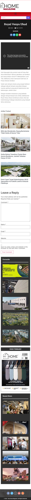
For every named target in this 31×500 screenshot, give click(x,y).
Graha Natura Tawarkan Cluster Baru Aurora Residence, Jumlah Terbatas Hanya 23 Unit (13, 156)
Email (3, 231)
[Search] (28, 17)
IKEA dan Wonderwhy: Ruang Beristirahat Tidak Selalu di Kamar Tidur (15, 132)
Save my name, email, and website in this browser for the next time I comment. (14, 247)
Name (3, 224)
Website (3, 238)
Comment (4, 202)
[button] (15, 13)
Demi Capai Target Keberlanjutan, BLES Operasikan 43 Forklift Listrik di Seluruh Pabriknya (14, 181)
